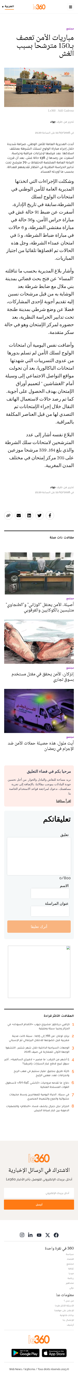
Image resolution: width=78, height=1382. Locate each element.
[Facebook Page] (56, 1234)
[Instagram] (22, 1234)
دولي (71, 1287)
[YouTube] (39, 1234)
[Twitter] (47, 1234)
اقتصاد (70, 1258)
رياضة (71, 1278)
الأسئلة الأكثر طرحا (64, 1305)
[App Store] (54, 1352)
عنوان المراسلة (57, 903)
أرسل (39, 1204)
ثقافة (71, 1268)
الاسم (64, 885)
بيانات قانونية (67, 1315)
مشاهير (70, 1282)
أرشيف (70, 1324)
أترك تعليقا (39, 926)
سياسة (70, 1254)
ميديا (71, 1273)
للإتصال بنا (68, 1319)
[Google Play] (25, 1352)
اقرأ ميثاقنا (63, 801)
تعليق (64, 834)
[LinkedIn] (30, 1234)
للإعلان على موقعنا (64, 1310)
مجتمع (70, 28)
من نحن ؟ (69, 1300)
